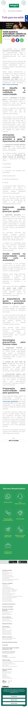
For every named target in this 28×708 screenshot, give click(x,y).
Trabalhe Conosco (6, 676)
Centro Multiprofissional (7, 594)
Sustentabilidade (5, 578)
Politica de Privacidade (7, 662)
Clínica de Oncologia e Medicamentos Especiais (12, 596)
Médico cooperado (7, 637)
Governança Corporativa (7, 575)
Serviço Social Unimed (7, 598)
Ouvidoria (4, 674)
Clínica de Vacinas (6, 592)
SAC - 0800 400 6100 (6, 673)
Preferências (14, 696)
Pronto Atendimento (6, 587)
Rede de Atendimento (6, 634)
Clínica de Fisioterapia (6, 600)
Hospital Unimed (5, 584)
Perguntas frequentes (6, 632)
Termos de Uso (5, 665)
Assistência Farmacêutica (8, 604)
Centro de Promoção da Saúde (8, 593)
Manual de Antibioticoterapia (9, 642)
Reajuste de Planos (7, 623)
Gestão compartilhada (7, 639)
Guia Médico (5, 585)
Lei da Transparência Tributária (8, 663)
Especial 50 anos (5, 574)
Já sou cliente (5, 626)
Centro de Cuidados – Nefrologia (9, 591)
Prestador (4, 656)
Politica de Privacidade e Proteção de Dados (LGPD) (13, 661)
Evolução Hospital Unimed (7, 580)
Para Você (4, 610)
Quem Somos (5, 571)
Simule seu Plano (5, 613)
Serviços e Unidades (7, 583)
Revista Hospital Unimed (7, 572)
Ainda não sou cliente (7, 609)
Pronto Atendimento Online (8, 588)
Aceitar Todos (14, 703)
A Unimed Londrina (7, 570)
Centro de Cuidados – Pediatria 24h (9, 589)
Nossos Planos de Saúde (7, 611)
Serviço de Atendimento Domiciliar (9, 597)
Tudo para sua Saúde (7, 606)
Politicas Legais (6, 660)
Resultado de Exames (6, 627)
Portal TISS (5, 645)
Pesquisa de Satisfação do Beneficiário (10, 579)
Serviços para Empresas (7, 601)
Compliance (4, 675)
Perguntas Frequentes (7, 614)
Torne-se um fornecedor (7, 678)
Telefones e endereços (7, 671)
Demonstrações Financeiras (8, 576)
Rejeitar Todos (14, 699)
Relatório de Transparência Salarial (9, 666)
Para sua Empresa (6, 617)
